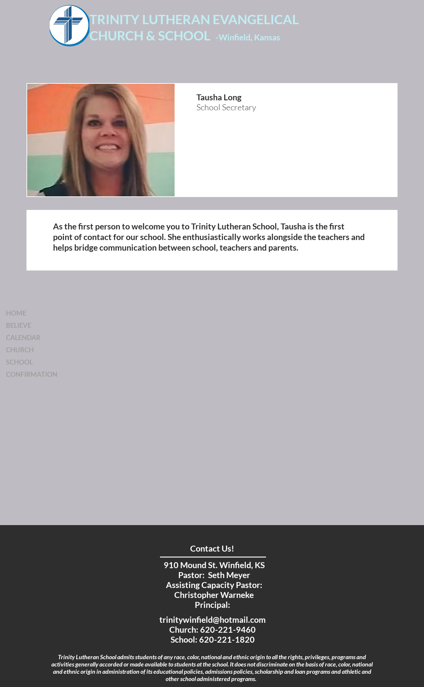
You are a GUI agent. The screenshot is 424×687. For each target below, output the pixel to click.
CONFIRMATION (31, 374)
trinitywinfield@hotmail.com (212, 619)
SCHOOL (19, 362)
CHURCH (20, 350)
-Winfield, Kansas (248, 37)
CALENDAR (23, 337)
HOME (16, 313)
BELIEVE (18, 325)
